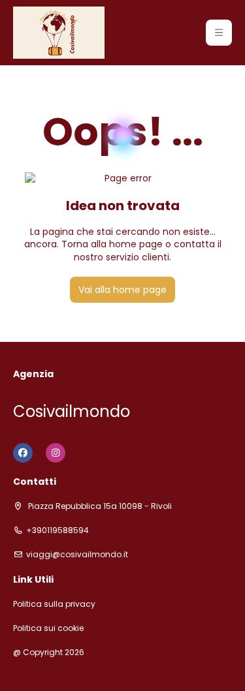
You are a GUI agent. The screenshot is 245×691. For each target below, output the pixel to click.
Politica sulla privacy (54, 604)
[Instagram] (55, 453)
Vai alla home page (122, 289)
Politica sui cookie (48, 628)
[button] (219, 33)
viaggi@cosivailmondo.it (77, 554)
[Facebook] (23, 453)
